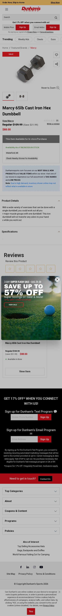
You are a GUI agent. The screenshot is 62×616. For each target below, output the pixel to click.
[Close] (57, 279)
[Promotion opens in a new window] (31, 308)
